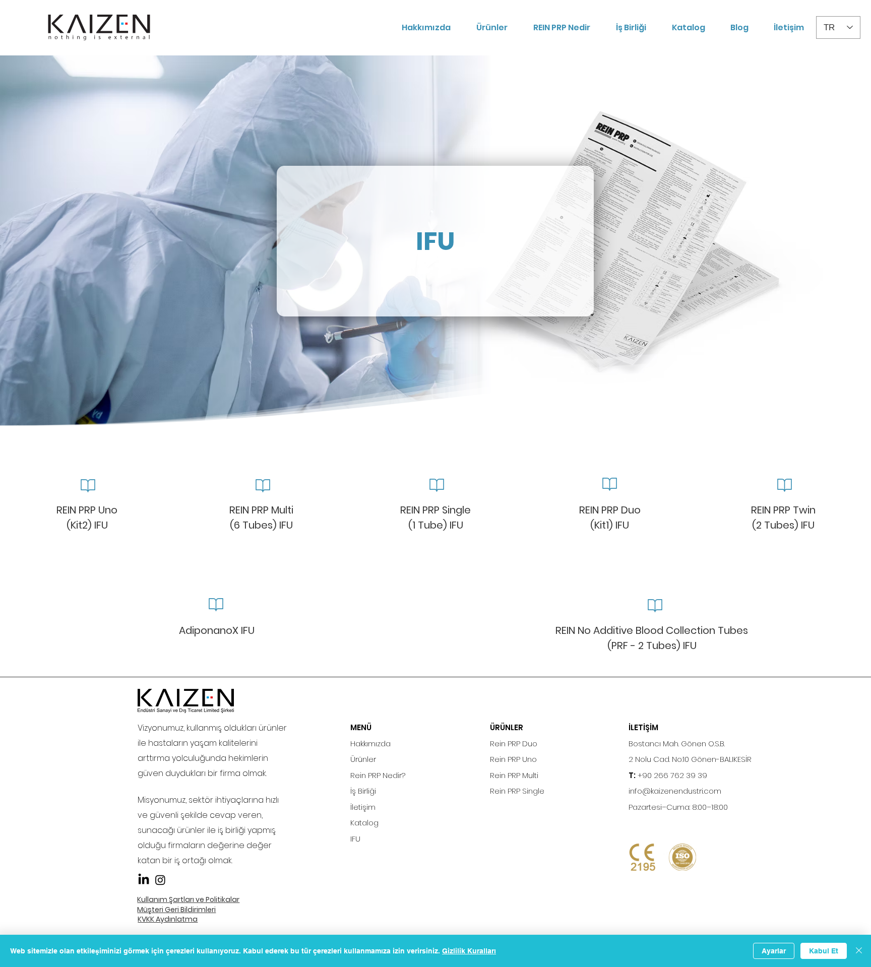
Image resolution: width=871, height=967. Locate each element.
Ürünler (363, 759)
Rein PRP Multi (514, 775)
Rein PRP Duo (513, 743)
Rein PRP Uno (513, 759)
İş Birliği (363, 791)
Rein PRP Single (517, 791)
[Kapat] (859, 951)
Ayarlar (774, 951)
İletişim (363, 807)
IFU (355, 838)
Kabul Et (823, 951)
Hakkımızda (370, 743)
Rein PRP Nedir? (377, 775)
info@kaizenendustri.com (675, 791)
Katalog (364, 822)
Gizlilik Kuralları (469, 951)
